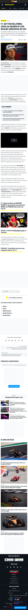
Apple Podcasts (7, 310)
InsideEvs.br (14, 574)
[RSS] (20, 567)
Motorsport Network (11, 606)
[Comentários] (25, 39)
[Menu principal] (2, 5)
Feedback (14, 588)
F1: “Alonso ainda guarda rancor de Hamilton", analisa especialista (13, 111)
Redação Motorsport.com (6, 39)
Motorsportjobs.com (14, 578)
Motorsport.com (18, 230)
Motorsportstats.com (14, 582)
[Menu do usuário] (25, 4)
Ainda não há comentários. (14, 364)
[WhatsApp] (12, 340)
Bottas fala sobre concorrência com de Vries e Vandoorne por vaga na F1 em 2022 (13, 115)
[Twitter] (9, 340)
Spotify (5, 306)
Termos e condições (10, 603)
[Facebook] (6, 340)
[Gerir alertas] (22, 340)
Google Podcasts (7, 313)
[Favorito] (22, 39)
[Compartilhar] (19, 39)
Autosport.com (14, 580)
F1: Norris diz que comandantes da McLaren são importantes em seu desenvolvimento (13, 119)
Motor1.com (14, 576)
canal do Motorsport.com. (8, 239)
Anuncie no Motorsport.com (14, 590)
